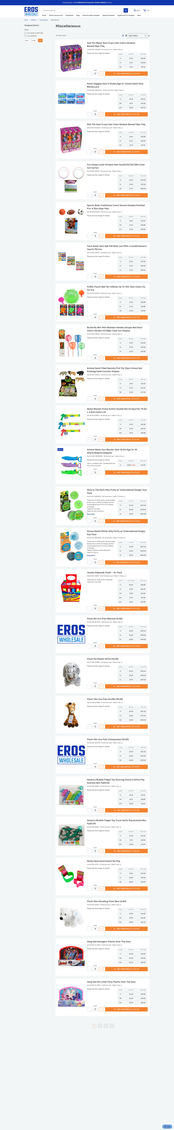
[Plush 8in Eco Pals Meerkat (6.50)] (71, 634)
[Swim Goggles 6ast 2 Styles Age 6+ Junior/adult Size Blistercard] (71, 99)
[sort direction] (149, 36)
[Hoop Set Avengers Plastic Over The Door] (71, 957)
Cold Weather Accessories (85, 2)
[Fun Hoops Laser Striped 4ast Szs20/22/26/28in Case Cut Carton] (71, 180)
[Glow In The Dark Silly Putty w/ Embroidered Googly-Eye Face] (71, 505)
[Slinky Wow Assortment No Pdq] (71, 876)
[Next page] (112, 1026)
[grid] (126, 35)
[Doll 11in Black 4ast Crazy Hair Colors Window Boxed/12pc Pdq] (71, 58)
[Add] (101, 73)
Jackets (97, 2)
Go (40, 40)
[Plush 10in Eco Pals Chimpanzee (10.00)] (71, 755)
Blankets (103, 2)
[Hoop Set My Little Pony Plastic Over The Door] (71, 997)
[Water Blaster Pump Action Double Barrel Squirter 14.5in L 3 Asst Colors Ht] (71, 424)
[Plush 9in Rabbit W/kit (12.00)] (71, 674)
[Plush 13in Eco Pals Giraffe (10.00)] (71, 715)
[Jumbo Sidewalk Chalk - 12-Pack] (71, 588)
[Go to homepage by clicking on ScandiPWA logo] (31, 11)
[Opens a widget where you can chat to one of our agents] (167, 1127)
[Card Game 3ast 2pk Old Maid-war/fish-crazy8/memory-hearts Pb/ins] (71, 261)
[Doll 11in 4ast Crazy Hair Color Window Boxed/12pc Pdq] (71, 140)
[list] (123, 35)
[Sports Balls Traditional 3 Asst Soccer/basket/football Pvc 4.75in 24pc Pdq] (71, 221)
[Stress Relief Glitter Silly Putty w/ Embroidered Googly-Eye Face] (71, 547)
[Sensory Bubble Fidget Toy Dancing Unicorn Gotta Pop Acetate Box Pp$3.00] (71, 795)
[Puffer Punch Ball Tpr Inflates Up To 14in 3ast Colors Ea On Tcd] (71, 302)
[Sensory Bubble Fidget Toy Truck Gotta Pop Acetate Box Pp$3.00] (71, 836)
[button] (126, 10)
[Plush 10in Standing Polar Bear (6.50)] (71, 917)
